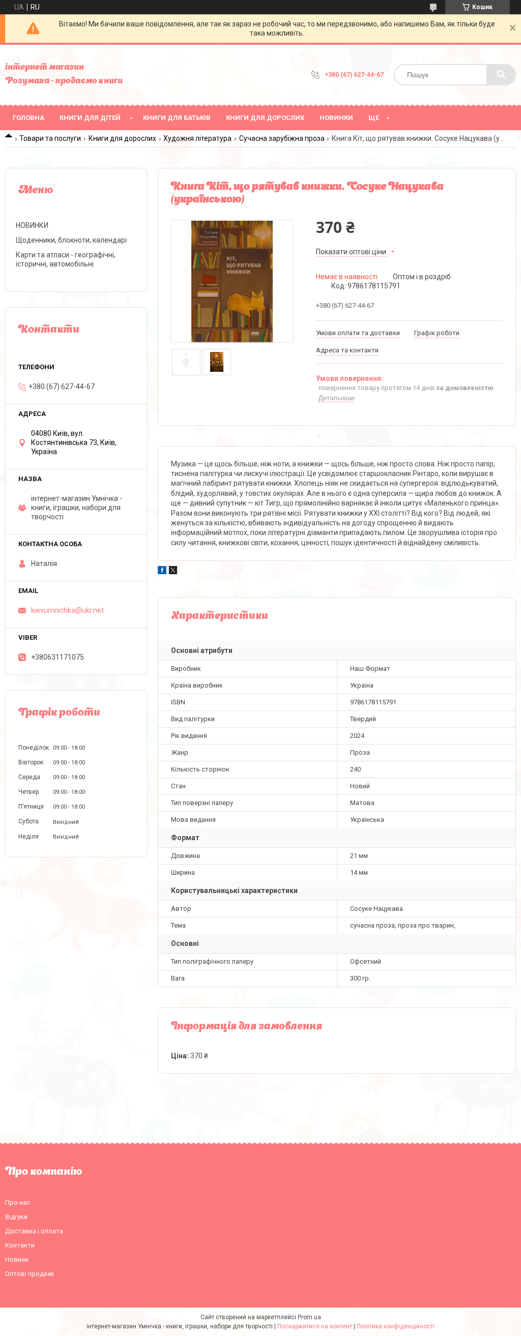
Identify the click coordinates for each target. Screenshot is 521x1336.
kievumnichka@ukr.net (67, 610)
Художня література (197, 138)
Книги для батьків (177, 118)
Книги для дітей (90, 118)
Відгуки (16, 1217)
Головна (28, 118)
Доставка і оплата (34, 1231)
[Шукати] (501, 74)
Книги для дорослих (265, 118)
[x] (173, 572)
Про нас (17, 1202)
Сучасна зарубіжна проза (282, 138)
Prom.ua (309, 1317)
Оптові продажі (29, 1274)
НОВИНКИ (336, 118)
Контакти (20, 1245)
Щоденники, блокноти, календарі (71, 240)
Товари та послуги (50, 138)
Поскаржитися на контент (314, 1326)
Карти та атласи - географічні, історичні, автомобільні (65, 259)
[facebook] (162, 572)
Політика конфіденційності (396, 1326)
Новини (16, 1259)
